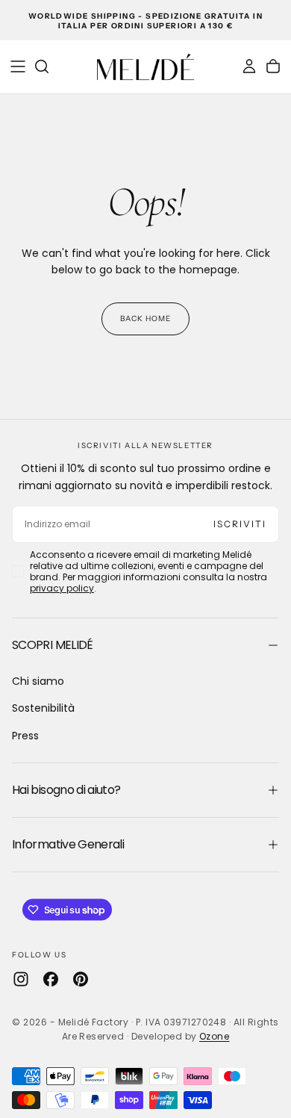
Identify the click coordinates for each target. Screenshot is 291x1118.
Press (25, 735)
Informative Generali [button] (68, 844)
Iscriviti (239, 524)
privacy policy (62, 588)
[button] (18, 66)
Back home (145, 318)
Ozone (214, 1036)
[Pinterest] (81, 979)
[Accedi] (249, 66)
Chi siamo (38, 681)
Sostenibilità (43, 708)
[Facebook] (51, 979)
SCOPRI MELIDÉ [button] (52, 644)
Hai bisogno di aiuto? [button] (66, 789)
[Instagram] (21, 979)
